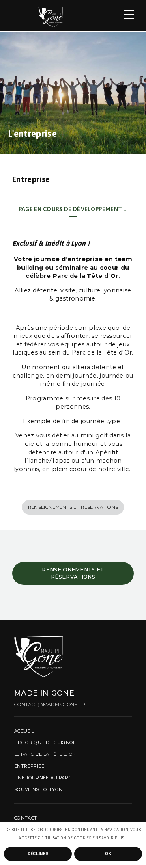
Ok (108, 853)
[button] (126, 838)
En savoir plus (108, 838)
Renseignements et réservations (73, 507)
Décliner (38, 853)
